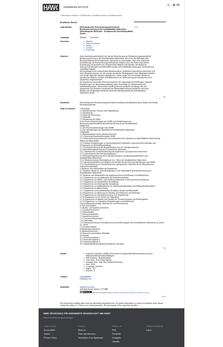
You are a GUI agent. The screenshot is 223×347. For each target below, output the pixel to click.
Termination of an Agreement (90, 338)
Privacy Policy (50, 338)
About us (82, 330)
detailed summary (87, 287)
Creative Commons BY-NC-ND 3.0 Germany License (131, 292)
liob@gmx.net (85, 279)
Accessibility (49, 330)
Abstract (89, 41)
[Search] (168, 6)
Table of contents (93, 44)
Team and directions (87, 334)
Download (90, 50)
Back (136, 27)
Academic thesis (115, 15)
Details (89, 46)
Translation (94, 37)
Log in (149, 330)
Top (164, 97)
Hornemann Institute (69, 15)
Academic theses (100, 15)
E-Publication (85, 15)
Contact (89, 48)
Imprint (47, 334)
